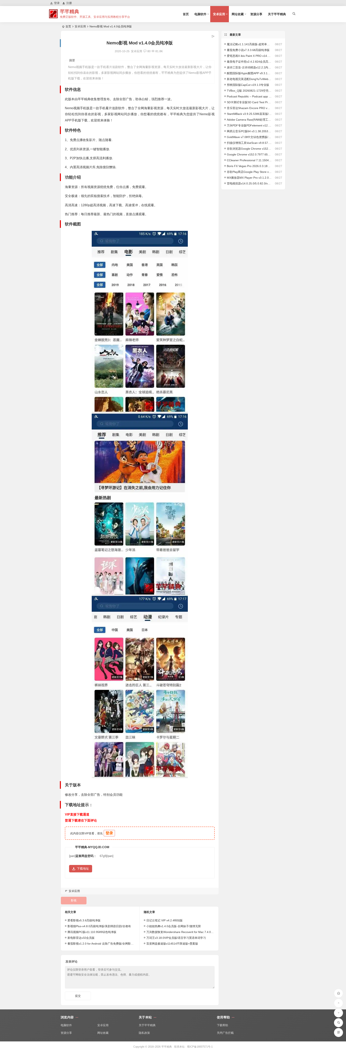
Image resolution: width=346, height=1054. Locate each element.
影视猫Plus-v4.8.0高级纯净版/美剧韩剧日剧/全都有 (99, 926)
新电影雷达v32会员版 (81, 937)
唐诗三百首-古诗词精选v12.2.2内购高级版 (249, 67)
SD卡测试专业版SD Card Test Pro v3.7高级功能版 (249, 102)
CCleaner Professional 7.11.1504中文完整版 (249, 160)
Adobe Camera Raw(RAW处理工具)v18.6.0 (249, 119)
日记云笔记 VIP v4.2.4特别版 (164, 920)
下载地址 (83, 868)
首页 (186, 14)
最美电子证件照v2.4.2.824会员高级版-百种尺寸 (249, 61)
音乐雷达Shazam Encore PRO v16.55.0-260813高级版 (249, 108)
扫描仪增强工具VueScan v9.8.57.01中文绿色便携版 (249, 142)
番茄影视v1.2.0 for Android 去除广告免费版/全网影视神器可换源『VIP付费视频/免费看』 (122, 943)
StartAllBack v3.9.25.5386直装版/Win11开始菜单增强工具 (249, 113)
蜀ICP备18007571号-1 (200, 1046)
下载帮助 (222, 1025)
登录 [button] (57, 3)
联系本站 (179, 1046)
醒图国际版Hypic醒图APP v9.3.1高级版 (249, 73)
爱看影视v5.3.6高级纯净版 (84, 920)
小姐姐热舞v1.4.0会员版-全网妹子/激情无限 (173, 926)
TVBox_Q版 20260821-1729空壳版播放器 (249, 90)
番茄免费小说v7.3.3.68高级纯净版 (248, 50)
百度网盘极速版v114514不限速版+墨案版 (172, 943)
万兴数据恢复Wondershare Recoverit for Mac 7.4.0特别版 (182, 932)
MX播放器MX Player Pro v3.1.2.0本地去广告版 (249, 177)
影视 (73, 900)
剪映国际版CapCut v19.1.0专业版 (248, 84)
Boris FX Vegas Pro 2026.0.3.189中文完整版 (249, 166)
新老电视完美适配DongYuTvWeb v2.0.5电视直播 (249, 79)
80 (149, 51)
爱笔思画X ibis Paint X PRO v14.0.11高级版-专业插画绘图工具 (249, 55)
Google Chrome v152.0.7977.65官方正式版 (249, 154)
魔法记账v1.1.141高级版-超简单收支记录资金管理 (249, 44)
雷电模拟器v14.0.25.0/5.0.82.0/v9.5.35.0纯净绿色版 (249, 183)
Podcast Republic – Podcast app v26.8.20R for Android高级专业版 (249, 96)
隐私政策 (144, 1032)
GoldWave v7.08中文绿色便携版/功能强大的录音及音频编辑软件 (249, 137)
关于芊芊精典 (277, 14)
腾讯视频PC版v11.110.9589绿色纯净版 (91, 932)
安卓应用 (219, 14)
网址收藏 (238, 14)
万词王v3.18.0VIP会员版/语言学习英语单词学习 (176, 937)
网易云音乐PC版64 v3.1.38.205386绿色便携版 (249, 131)
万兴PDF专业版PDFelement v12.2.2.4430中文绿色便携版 (249, 125)
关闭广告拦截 (225, 1032)
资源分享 (256, 14)
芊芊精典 (69, 11)
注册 (69, 3)
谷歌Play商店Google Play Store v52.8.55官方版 (249, 171)
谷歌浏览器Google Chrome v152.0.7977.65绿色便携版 (249, 148)
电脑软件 (200, 14)
